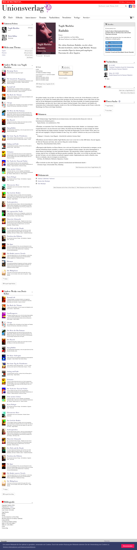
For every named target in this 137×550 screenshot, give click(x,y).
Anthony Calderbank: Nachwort (46, 178)
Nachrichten (54, 17)
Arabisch (11, 507)
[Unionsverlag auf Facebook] (130, 6)
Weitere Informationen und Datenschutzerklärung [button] (19, 547)
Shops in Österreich (115, 49)
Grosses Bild (39, 55)
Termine (42, 17)
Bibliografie (39, 86)
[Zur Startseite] (4, 17)
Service (86, 17)
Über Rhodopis (42, 183)
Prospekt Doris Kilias (9, 494)
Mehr (107, 79)
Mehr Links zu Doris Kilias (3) (128, 93)
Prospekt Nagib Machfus (9, 283)
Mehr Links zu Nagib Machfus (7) (127, 90)
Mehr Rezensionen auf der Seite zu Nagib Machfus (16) (88, 167)
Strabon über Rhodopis (44, 181)
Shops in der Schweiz (115, 46)
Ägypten (4, 50)
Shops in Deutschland (115, 42)
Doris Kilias (109, 110)
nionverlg (24, 8)
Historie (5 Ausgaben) (63, 78)
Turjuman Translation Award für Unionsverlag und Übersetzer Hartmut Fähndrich (121, 67)
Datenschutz (107, 541)
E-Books (19, 17)
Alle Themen (30, 57)
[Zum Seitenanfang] (100, 115)
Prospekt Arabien (29, 55)
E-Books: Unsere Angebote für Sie (46, 84)
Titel (10, 17)
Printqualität (47, 55)
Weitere (6, 279)
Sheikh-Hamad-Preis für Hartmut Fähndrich (120, 74)
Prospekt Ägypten (29, 50)
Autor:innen (30, 17)
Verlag (76, 17)
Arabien (3, 55)
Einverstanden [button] (127, 546)
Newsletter (66, 17)
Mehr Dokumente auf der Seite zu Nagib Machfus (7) (89, 187)
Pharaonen (4, 53)
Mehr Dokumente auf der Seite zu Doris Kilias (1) (65, 187)
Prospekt (31, 27)
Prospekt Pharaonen (29, 52)
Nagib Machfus (109, 105)
